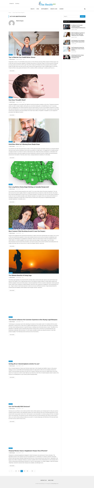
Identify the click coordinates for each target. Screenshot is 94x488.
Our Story (17, 3)
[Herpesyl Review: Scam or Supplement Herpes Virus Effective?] (34, 437)
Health (32, 8)
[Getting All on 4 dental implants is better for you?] (34, 350)
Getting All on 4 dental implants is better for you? (24, 364)
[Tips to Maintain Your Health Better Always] (34, 43)
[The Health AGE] (47, 3)
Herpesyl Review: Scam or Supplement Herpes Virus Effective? (28, 451)
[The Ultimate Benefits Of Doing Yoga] (34, 262)
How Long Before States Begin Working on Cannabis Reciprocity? (29, 187)
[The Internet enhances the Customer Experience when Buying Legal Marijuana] (34, 306)
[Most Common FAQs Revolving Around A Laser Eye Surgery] (34, 217)
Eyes (38, 8)
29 (16, 471)
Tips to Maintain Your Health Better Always (22, 57)
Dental (10, 361)
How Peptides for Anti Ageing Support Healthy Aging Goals (77, 41)
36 (32, 471)
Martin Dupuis (19, 20)
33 (27, 471)
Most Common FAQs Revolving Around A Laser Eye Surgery (27, 231)
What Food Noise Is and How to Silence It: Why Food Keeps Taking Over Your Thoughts (78, 34)
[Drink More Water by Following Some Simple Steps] (34, 130)
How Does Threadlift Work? (17, 100)
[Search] (84, 9)
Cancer (61, 8)
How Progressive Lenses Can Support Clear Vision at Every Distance (77, 49)
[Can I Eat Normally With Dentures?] (34, 393)
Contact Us (11, 3)
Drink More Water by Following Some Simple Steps (24, 144)
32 (24, 471)
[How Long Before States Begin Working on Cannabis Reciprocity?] (34, 173)
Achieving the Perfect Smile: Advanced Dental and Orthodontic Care (77, 56)
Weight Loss (53, 8)
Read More (12, 70)
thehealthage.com (54, 483)
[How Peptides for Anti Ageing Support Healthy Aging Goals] (66, 42)
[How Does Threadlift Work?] (34, 86)
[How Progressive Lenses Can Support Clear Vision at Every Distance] (66, 49)
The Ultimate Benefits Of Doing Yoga (20, 275)
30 (18, 471)
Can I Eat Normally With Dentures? (20, 406)
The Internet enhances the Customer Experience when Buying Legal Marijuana (33, 319)
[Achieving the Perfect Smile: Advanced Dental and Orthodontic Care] (66, 56)
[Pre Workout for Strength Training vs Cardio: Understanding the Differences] (66, 26)
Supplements (44, 8)
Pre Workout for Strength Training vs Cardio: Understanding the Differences (78, 26)
